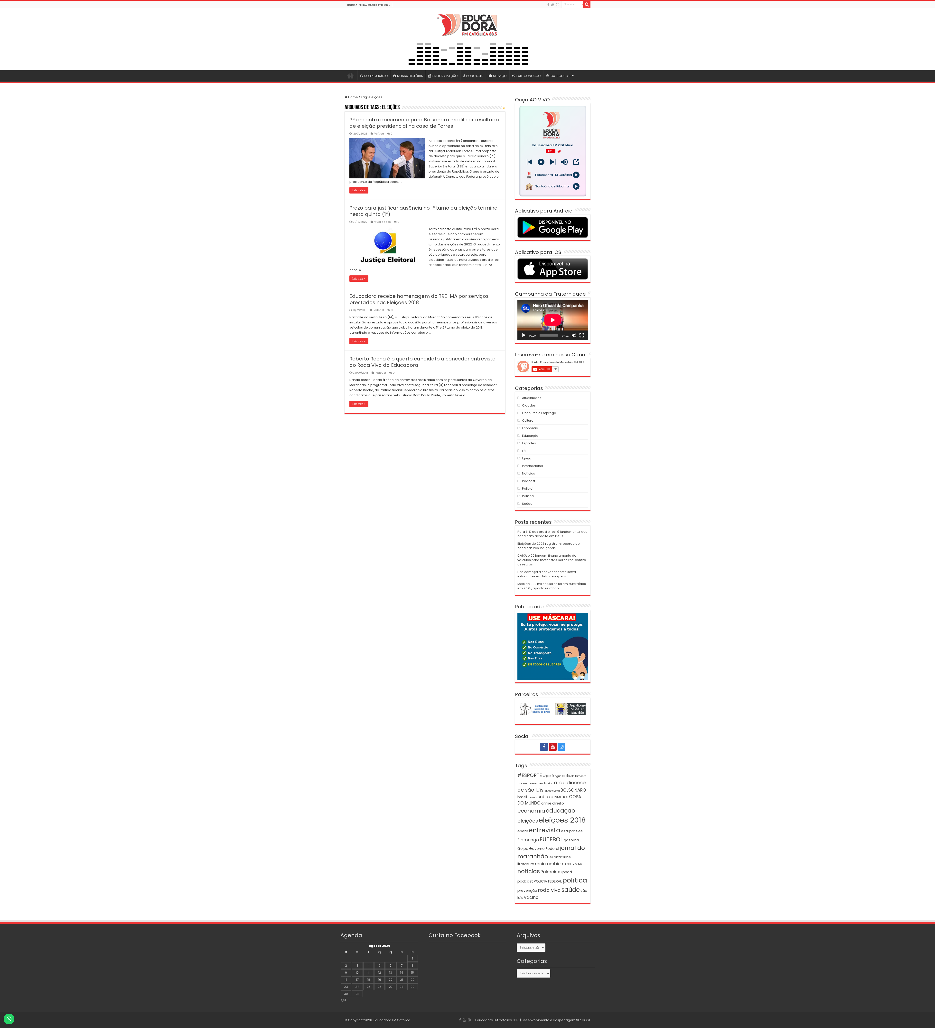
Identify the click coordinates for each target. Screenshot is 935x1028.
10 (357, 972)
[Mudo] (573, 335)
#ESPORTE (529, 775)
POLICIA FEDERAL (548, 881)
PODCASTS (474, 76)
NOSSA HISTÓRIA (410, 76)
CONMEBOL (558, 796)
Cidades (529, 405)
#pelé (548, 775)
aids (566, 775)
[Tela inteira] (581, 335)
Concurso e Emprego (539, 413)
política (574, 880)
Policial (527, 488)
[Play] (541, 162)
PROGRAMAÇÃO (445, 76)
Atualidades (382, 222)
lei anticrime (560, 857)
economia (531, 811)
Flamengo (528, 840)
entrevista (544, 830)
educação (560, 810)
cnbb (542, 797)
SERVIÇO (500, 76)
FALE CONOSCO (528, 76)
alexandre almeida (541, 783)
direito (558, 803)
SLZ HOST (583, 1020)
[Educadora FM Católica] (467, 24)
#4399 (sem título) (351, 75)
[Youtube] (553, 5)
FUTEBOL (551, 839)
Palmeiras (551, 872)
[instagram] (558, 5)
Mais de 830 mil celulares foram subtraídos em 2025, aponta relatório (551, 586)
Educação (530, 435)
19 (379, 979)
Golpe (522, 848)
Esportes (529, 443)
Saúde (527, 503)
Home (352, 97)
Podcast (378, 310)
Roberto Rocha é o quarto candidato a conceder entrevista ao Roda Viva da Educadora (422, 362)
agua (558, 776)
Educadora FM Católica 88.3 (497, 1020)
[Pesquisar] (586, 4)
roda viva (549, 890)
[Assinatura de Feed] (504, 108)
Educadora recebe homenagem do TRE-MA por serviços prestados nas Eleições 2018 (419, 299)
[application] (552, 320)
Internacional (532, 466)
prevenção (527, 890)
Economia (530, 428)
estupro (568, 831)
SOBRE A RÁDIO (376, 76)
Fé (524, 450)
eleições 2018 (562, 820)
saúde (570, 889)
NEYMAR (575, 863)
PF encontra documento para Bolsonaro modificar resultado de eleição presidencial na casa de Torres (424, 122)
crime (546, 803)
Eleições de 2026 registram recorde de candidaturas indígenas (548, 545)
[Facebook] (548, 5)
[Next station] (529, 162)
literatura (525, 863)
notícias (528, 871)
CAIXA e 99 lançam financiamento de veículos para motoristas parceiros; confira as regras (551, 560)
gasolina (571, 840)
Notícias (528, 473)
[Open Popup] (576, 162)
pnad (567, 871)
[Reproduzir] (523, 335)
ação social (552, 791)
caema (532, 797)
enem (522, 831)
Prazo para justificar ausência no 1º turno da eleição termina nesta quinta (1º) (423, 211)
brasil (522, 796)
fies (579, 831)
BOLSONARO (573, 790)
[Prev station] (553, 162)
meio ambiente (551, 864)
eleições (527, 820)
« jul (343, 1000)
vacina (531, 897)
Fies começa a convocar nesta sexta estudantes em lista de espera (546, 574)
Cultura (527, 420)
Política (379, 134)
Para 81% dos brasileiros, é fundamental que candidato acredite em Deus (552, 533)
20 (391, 979)
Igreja (526, 458)
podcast (525, 881)
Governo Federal (544, 848)
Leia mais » (358, 190)
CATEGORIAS (560, 76)
